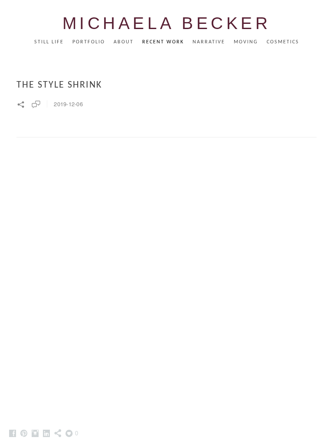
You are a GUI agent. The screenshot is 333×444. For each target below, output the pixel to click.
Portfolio (88, 42)
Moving (246, 42)
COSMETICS (283, 42)
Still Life (49, 42)
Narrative (209, 42)
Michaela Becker (166, 23)
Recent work (163, 42)
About (124, 42)
